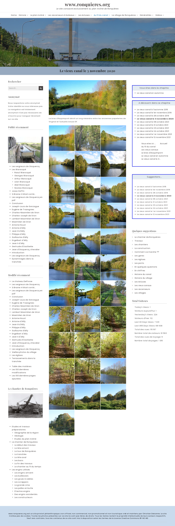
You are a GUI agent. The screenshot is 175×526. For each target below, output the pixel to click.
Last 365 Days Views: (145, 325)
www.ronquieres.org (87, 4)
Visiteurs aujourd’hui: (145, 311)
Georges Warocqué (24, 175)
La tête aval (20, 457)
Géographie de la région (26, 432)
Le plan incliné (37, 15)
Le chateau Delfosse (22, 281)
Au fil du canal (101, 15)
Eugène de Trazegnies (23, 209)
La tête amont (21, 448)
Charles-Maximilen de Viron (25, 212)
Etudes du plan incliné (25, 439)
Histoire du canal (143, 274)
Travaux (139, 241)
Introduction (18, 252)
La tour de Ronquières (25, 451)
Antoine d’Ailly (19, 228)
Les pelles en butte (23, 488)
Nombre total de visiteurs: (148, 333)
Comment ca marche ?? (147, 252)
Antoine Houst (19, 225)
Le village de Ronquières (124, 15)
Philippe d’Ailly (19, 234)
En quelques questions (146, 267)
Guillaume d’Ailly (20, 237)
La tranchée (20, 454)
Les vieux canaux (143, 285)
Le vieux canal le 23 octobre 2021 (153, 128)
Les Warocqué (19, 169)
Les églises (17, 355)
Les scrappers (21, 482)
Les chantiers (141, 244)
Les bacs (18, 460)
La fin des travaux (23, 463)
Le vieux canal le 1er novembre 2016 (154, 112)
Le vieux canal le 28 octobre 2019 (153, 115)
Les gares (139, 255)
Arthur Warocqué (23, 178)
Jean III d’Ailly (18, 231)
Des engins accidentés (26, 494)
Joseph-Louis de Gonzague (25, 206)
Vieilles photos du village (24, 352)
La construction (142, 248)
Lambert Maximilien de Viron (26, 218)
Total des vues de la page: (148, 337)
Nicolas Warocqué (23, 188)
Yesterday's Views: (144, 314)
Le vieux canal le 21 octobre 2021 (152, 125)
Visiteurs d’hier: (142, 318)
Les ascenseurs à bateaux (61, 15)
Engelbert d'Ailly (20, 240)
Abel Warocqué (22, 185)
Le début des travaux (25, 445)
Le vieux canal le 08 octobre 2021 (153, 122)
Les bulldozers (21, 476)
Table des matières (21, 366)
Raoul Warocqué (22, 172)
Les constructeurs (23, 497)
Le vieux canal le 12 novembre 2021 (154, 137)
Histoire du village (143, 278)
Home (14, 15)
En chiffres (140, 270)
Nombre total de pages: (147, 340)
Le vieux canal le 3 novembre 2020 (155, 119)
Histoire (22, 15)
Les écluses (84, 15)
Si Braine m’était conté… (24, 194)
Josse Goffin (18, 191)
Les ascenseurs (142, 289)
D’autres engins (22, 491)
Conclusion (17, 203)
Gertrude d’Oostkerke (22, 246)
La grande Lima (22, 485)
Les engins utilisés (21, 469)
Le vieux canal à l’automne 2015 (152, 109)
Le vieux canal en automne (150, 93)
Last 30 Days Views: (145, 322)
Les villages (140, 293)
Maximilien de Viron (21, 222)
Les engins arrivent (23, 472)
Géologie (18, 436)
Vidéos (158, 15)
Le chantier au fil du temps (27, 466)
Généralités (145, 15)
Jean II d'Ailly (18, 243)
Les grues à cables (23, 479)
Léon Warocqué (22, 182)
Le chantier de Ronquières (25, 442)
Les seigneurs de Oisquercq (26, 166)
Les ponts (139, 263)
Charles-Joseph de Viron (24, 215)
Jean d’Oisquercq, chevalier (26, 249)
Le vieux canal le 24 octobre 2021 (153, 131)
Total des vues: (142, 329)
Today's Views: (142, 307)
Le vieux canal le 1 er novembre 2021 (154, 134)
